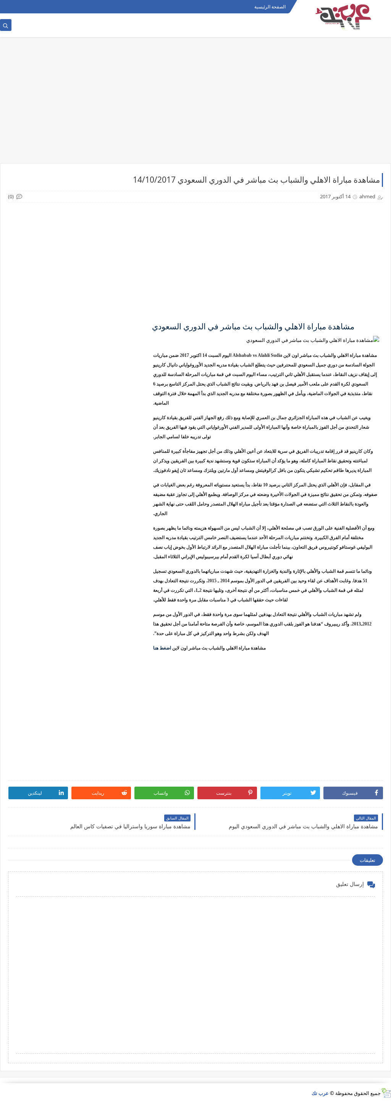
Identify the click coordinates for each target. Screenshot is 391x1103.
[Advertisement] (195, 103)
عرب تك (320, 1093)
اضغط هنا (162, 648)
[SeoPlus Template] (386, 1093)
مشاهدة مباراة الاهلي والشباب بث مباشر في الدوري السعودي (253, 326)
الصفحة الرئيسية (270, 6)
